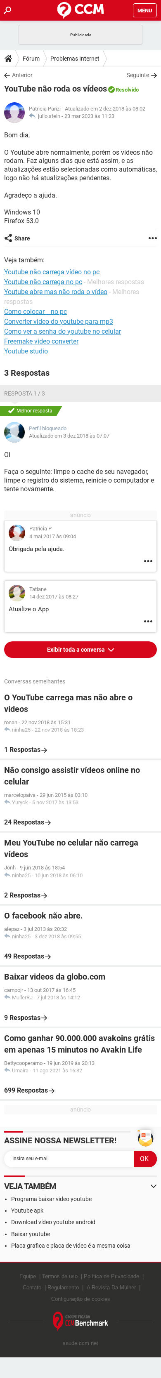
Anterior (22, 75)
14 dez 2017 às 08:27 (53, 597)
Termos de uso (60, 1276)
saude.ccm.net (80, 1343)
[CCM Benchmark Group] (81, 1322)
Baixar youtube (30, 1234)
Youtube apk (27, 1210)
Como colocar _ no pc (35, 312)
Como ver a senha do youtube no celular (62, 331)
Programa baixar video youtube (51, 1199)
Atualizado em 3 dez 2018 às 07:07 (69, 436)
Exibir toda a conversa (76, 649)
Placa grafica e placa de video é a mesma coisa (70, 1245)
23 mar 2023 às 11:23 (89, 116)
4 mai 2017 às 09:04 (52, 536)
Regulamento (63, 1287)
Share (22, 238)
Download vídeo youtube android (53, 1222)
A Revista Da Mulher (111, 1287)
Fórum (31, 58)
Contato (32, 1287)
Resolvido (127, 90)
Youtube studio (26, 351)
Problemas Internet (74, 58)
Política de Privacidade (111, 1276)
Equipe (27, 1276)
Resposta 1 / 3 (24, 393)
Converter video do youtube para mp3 (58, 321)
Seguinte (138, 75)
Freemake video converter (41, 341)
